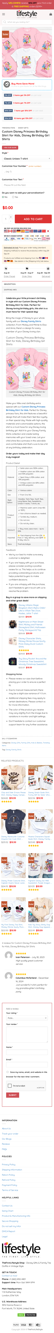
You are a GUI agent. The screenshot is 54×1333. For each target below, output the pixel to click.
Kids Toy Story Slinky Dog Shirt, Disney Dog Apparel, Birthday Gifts (39, 925)
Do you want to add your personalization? (23, 192)
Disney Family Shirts (13, 750)
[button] (3, 14)
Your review (12, 1024)
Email (9, 1059)
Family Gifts (25, 743)
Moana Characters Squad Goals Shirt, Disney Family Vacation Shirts (39, 837)
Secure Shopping (10, 1221)
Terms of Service (10, 1190)
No (6, 197)
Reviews (6, 1144)
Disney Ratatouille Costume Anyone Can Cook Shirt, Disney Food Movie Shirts (13, 837)
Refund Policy (8, 1180)
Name (9, 1047)
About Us (6, 1128)
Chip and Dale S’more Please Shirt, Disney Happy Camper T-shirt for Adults (13, 793)
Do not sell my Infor (11, 1226)
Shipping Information (12, 1169)
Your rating (11, 1013)
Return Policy (8, 1174)
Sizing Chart (7, 1210)
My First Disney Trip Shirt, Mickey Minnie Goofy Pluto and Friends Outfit (12, 925)
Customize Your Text (13, 179)
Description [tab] (9, 284)
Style (5, 152)
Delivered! (46, 276)
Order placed (9, 276)
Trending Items (8, 128)
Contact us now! (9, 1275)
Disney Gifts (23, 128)
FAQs (4, 1149)
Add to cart (33, 219)
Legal (4, 1236)
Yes (16, 197)
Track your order (10, 1133)
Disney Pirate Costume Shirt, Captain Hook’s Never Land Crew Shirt (13, 881)
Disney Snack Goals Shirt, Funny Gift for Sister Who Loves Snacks (39, 793)
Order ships (27, 276)
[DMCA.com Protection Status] (27, 1314)
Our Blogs (7, 1139)
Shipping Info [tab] (10, 290)
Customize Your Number (15, 165)
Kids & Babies (36, 743)
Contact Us (7, 1205)
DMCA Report (8, 1231)
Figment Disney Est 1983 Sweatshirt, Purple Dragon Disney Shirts (39, 881)
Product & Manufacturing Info (16, 1216)
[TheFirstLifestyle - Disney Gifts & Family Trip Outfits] (27, 14)
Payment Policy (9, 1185)
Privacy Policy (8, 1164)
